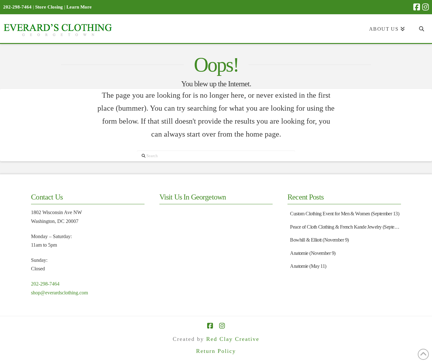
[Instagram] (425, 7)
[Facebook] (416, 7)
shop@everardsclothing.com (59, 292)
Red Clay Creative (232, 339)
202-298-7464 (45, 283)
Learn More (79, 6)
